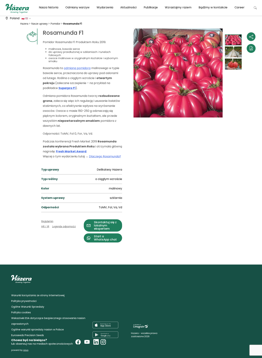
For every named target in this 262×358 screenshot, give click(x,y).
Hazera (24, 23)
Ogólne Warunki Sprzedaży (27, 307)
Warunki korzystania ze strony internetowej (38, 295)
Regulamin (47, 221)
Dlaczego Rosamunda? (105, 156)
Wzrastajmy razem (178, 7)
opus (25, 350)
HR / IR (45, 226)
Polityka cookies (21, 312)
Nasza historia (48, 7)
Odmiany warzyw (77, 7)
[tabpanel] (178, 72)
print (23, 244)
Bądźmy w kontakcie (213, 7)
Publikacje (151, 7)
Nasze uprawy (39, 23)
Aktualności (128, 7)
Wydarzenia (105, 7)
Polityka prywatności (24, 301)
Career (240, 7)
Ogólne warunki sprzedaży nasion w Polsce (37, 329)
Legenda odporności (64, 226)
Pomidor (55, 23)
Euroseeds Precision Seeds (27, 335)
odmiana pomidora (77, 68)
